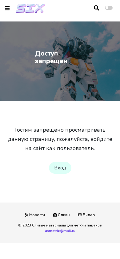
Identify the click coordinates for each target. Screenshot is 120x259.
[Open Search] (96, 8)
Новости (36, 215)
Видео (88, 215)
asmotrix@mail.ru (60, 230)
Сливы (63, 215)
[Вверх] (102, 242)
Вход (60, 167)
